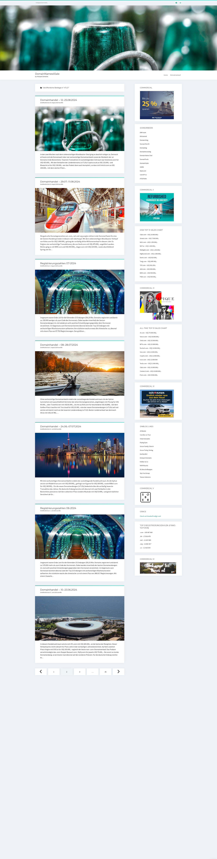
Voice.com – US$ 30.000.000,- (149, 337)
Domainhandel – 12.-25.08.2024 (58, 100)
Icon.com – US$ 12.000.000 (148, 360)
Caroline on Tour (145, 435)
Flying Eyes (143, 443)
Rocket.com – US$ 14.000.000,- (150, 348)
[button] (212, 3)
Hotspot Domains (146, 458)
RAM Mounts (144, 466)
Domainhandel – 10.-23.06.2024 (58, 589)
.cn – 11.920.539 (145, 548)
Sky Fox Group (145, 473)
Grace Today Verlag (146, 450)
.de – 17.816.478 (145, 536)
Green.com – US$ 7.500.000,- (149, 238)
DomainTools (144, 159)
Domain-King (144, 140)
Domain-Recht (144, 144)
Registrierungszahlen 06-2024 (58, 508)
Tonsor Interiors (145, 477)
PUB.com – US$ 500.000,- (148, 277)
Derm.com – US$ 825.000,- (148, 258)
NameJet (143, 171)
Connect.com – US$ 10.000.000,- (150, 371)
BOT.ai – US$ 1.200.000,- (148, 246)
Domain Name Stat (146, 155)
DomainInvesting (145, 152)
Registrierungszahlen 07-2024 (58, 263)
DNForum (143, 132)
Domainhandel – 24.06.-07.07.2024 (60, 426)
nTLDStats (143, 179)
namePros (143, 175)
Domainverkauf (175, 75)
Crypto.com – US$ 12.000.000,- (150, 356)
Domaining (143, 148)
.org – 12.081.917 (145, 544)
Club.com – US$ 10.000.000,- (149, 235)
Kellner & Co (144, 462)
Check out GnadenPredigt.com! (150, 516)
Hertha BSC (143, 454)
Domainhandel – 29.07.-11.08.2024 (60, 181)
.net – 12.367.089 (145, 540)
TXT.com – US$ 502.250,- (148, 265)
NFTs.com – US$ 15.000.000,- (149, 344)
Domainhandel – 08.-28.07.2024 (59, 344)
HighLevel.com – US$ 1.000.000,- (150, 254)
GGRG (142, 167)
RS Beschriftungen (146, 469)
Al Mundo (143, 431)
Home (166, 75)
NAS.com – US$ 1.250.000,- (148, 242)
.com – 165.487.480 (146, 532)
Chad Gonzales (145, 439)
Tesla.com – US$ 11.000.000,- (149, 363)
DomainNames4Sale (47, 73)
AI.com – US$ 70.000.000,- (148, 333)
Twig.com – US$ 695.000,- (148, 261)
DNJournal (143, 136)
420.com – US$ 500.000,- (148, 269)
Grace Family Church (147, 446)
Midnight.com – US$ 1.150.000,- (150, 250)
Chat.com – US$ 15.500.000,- (149, 340)
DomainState (144, 163)
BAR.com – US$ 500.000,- (148, 273)
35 (105, 672)
